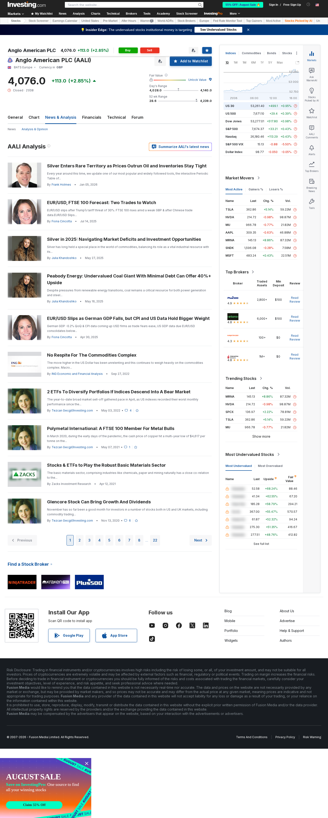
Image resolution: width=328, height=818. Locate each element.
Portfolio (231, 631)
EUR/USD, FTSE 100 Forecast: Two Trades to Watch (101, 202)
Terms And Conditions (251, 737)
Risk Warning (312, 737)
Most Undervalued (238, 466)
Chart (34, 117)
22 (155, 540)
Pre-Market (110, 21)
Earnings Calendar (65, 21)
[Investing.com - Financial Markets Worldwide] (27, 4)
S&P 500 (231, 129)
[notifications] (308, 4)
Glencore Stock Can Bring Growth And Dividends (99, 501)
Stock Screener (187, 13)
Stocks (16, 21)
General (15, 117)
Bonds (271, 53)
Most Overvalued (270, 466)
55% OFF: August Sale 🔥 (242, 4)
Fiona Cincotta (62, 221)
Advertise (287, 621)
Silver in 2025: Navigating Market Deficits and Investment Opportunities (124, 239)
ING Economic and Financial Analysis (77, 374)
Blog (228, 611)
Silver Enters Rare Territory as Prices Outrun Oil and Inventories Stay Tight (127, 165)
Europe (204, 21)
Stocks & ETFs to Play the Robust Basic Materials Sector (106, 465)
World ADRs (165, 21)
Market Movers (239, 178)
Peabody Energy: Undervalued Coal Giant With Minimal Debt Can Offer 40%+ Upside (129, 279)
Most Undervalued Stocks (249, 454)
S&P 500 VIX (234, 144)
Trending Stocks (240, 378)
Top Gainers (254, 21)
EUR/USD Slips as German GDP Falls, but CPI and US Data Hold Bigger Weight (128, 318)
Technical (116, 117)
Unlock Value (197, 80)
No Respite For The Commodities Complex (91, 355)
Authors (286, 640)
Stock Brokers (186, 21)
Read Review (295, 299)
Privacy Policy (285, 737)
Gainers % (256, 189)
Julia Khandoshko (64, 258)
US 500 (230, 113)
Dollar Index (234, 152)
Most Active (273, 21)
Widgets (231, 640)
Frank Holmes (61, 184)
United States (90, 21)
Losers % (276, 189)
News (12, 129)
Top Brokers (237, 272)
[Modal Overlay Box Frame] (45, 788)
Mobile (230, 621)
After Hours (128, 21)
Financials (91, 117)
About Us (287, 611)
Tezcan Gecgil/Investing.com (72, 410)
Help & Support (292, 631)
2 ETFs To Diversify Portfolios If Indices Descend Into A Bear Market (118, 391)
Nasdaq (231, 136)
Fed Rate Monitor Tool (227, 21)
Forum (137, 117)
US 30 (229, 106)
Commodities (251, 53)
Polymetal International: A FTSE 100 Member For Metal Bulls (110, 428)
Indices (230, 53)
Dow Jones (233, 121)
